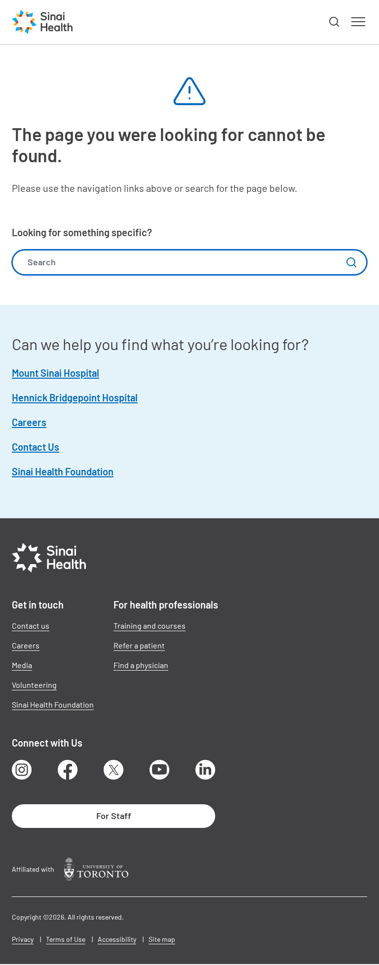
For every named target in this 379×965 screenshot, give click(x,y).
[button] (334, 22)
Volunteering (34, 684)
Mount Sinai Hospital (55, 373)
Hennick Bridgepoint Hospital (75, 397)
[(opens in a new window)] (96, 869)
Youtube (159, 770)
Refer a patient (139, 645)
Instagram (22, 770)
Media (22, 665)
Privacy (23, 939)
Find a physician (141, 665)
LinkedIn (205, 770)
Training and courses (150, 625)
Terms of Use (65, 939)
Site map (162, 939)
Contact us (30, 625)
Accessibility (117, 939)
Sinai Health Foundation (63, 471)
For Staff (113, 815)
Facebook (67, 770)
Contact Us (35, 447)
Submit (351, 262)
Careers (29, 422)
